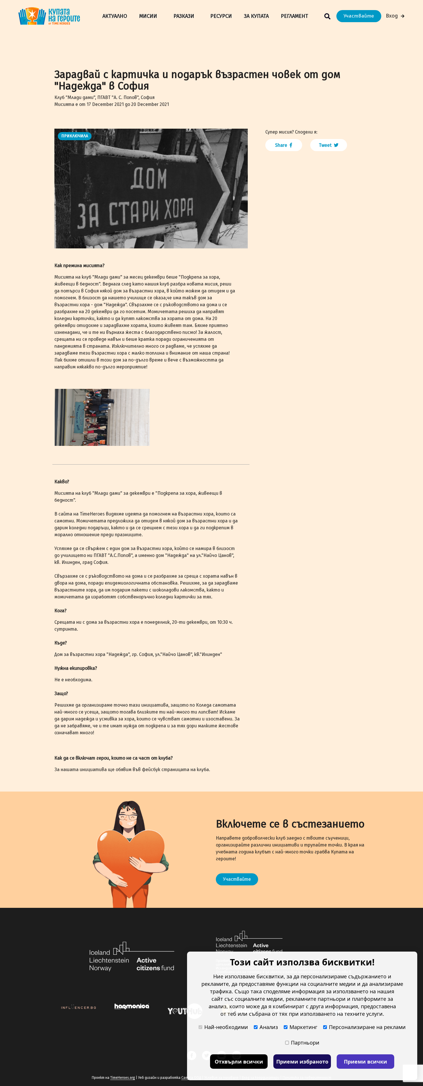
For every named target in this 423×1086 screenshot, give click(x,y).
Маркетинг (303, 1027)
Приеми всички (365, 1061)
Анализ (269, 1027)
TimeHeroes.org (122, 1078)
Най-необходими (226, 1027)
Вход (392, 16)
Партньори (305, 1042)
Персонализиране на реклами (367, 1027)
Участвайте (359, 16)
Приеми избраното (302, 1061)
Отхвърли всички (239, 1061)
